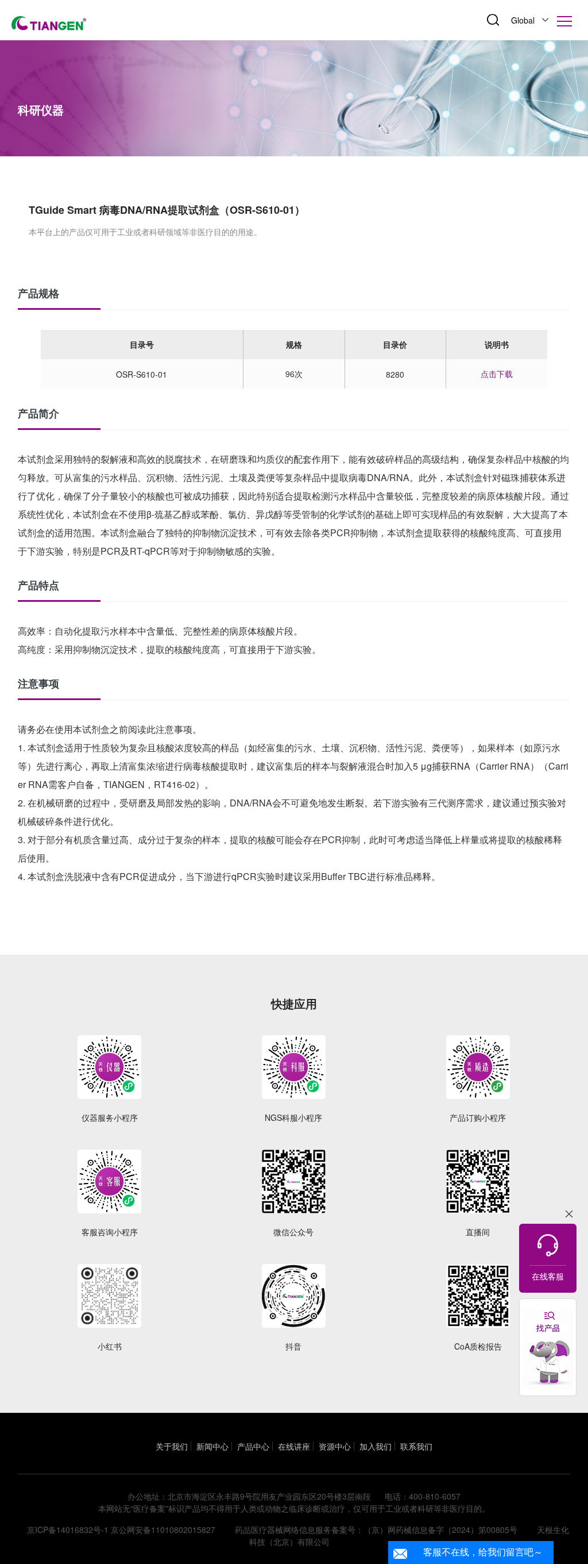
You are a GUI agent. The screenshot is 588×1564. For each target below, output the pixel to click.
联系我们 (416, 1446)
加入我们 (375, 1446)
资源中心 (335, 1446)
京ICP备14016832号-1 (68, 1529)
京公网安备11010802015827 (163, 1529)
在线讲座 (294, 1446)
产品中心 (253, 1446)
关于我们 (172, 1446)
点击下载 (497, 373)
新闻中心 (212, 1446)
